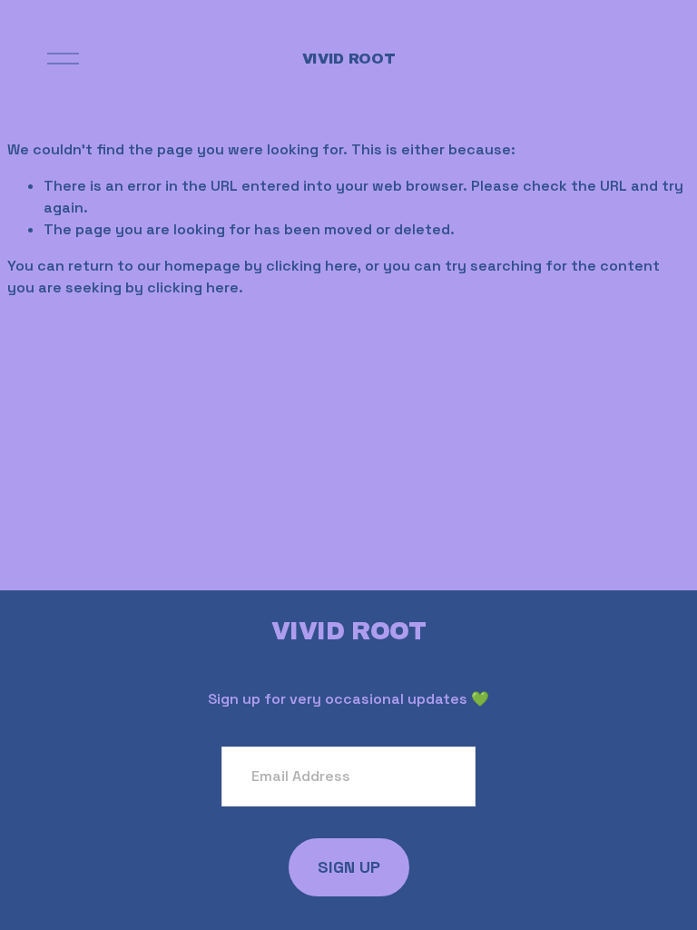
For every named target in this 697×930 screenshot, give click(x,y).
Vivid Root (349, 58)
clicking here (312, 265)
